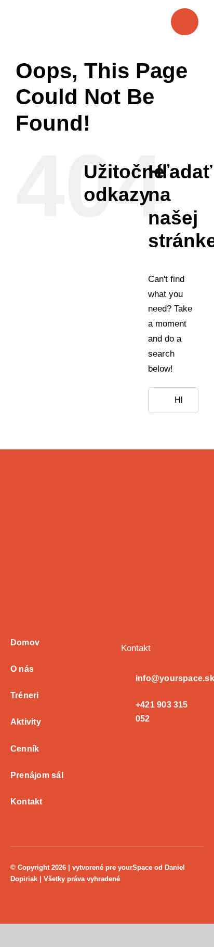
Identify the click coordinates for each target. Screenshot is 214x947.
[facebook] (13, 889)
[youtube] (47, 889)
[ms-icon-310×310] (62, 485)
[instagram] (30, 889)
